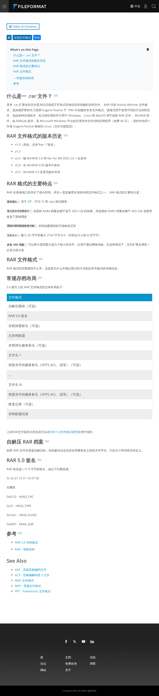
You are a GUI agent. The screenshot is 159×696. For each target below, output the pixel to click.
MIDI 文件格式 (24, 580)
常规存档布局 (25, 78)
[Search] (154, 6)
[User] (145, 6)
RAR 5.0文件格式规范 (64, 432)
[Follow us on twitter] (75, 641)
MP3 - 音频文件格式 (28, 586)
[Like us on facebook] (67, 641)
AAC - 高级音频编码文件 (30, 570)
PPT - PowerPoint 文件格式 (33, 591)
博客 (93, 663)
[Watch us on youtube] (84, 641)
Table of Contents (24, 26)
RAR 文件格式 (22, 71)
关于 (68, 670)
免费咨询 (71, 663)
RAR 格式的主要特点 (26, 66)
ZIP (30, 201)
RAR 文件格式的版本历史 (29, 61)
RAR (37, 37)
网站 (43, 670)
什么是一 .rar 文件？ (26, 55)
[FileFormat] (40, 6)
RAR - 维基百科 (25, 549)
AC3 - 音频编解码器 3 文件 (32, 575)
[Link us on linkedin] (93, 641)
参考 (16, 83)
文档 (68, 657)
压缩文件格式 (22, 37)
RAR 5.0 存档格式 (26, 542)
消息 (93, 657)
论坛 (43, 663)
